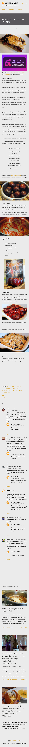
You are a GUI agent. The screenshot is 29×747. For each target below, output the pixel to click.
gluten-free (15, 388)
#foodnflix (9, 386)
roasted (4, 392)
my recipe (16, 253)
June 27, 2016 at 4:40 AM (14, 410)
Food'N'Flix (22, 72)
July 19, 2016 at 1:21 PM (18, 526)
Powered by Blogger (15, 740)
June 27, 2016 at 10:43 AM (14, 468)
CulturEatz (13, 72)
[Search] (22, 3)
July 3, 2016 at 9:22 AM (13, 492)
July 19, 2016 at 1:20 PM (18, 426)
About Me (11, 9)
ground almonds (7, 390)
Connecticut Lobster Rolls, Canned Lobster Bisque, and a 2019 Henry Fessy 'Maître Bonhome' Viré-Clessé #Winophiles (13, 711)
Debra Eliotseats (10, 490)
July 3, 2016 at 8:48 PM (15, 517)
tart (9, 392)
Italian (15, 390)
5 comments (10, 732)
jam (18, 390)
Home (3, 9)
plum (21, 390)
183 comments (11, 627)
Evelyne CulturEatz (11, 409)
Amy (7, 517)
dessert (19, 386)
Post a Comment (12, 679)
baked (15, 386)
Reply (8, 434)
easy (3, 388)
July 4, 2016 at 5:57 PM (20, 539)
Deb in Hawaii (10, 539)
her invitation (7, 74)
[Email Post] (3, 396)
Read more (24, 627)
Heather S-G (9, 437)
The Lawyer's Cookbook (16, 175)
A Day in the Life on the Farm (13, 466)
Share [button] (3, 397)
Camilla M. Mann (15, 424)
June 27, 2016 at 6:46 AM (20, 437)
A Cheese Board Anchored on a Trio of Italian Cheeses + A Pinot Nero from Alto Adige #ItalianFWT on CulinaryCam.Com (14, 659)
